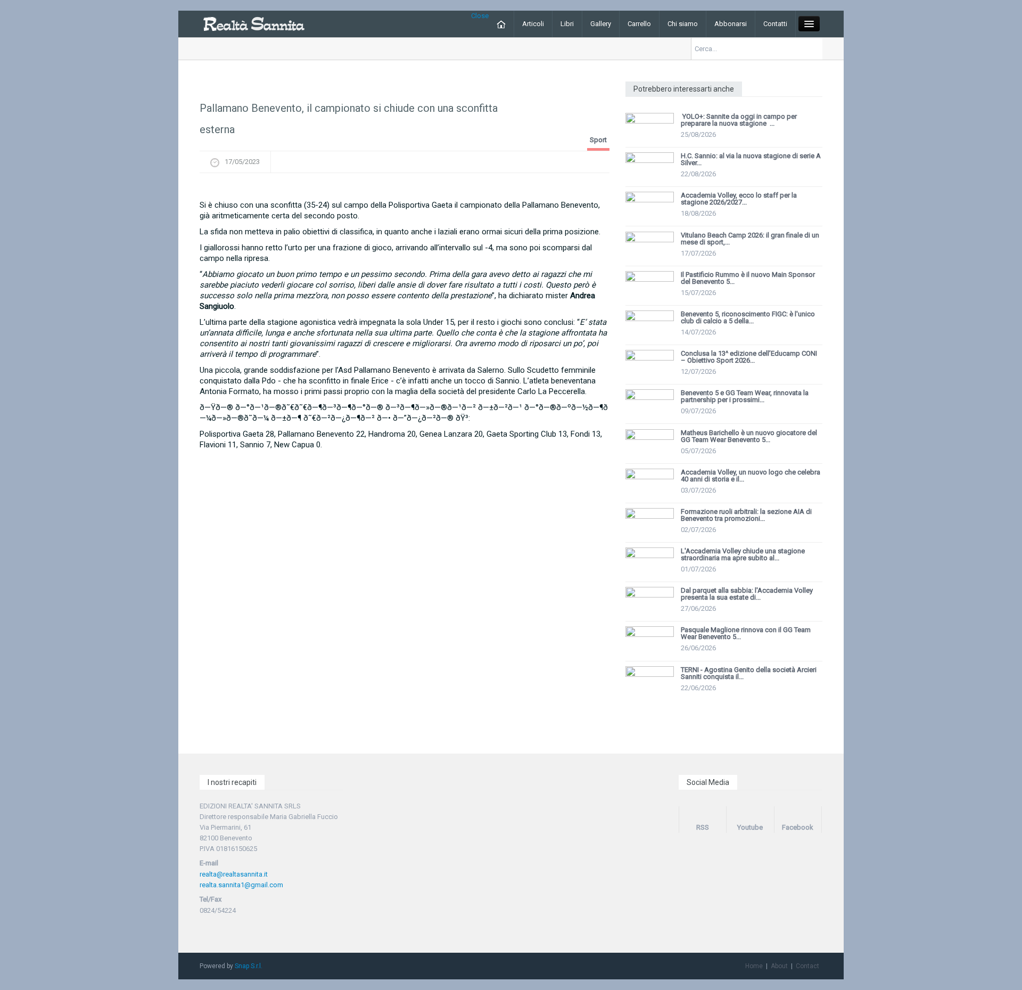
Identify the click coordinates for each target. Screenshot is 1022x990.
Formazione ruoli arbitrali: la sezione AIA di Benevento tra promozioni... (746, 515)
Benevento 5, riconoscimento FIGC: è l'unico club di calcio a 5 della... (748, 317)
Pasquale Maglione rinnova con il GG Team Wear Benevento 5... (746, 633)
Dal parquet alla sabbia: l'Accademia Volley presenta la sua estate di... (747, 593)
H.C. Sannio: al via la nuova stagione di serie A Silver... (751, 159)
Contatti (775, 24)
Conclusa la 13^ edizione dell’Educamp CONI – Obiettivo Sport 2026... (749, 356)
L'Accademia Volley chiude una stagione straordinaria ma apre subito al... (743, 554)
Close (480, 16)
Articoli (533, 24)
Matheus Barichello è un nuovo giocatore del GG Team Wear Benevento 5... (749, 436)
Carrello (639, 24)
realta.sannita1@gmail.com (241, 885)
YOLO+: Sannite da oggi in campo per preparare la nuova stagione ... (739, 119)
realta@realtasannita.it (234, 874)
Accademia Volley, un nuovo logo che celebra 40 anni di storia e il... (750, 475)
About (779, 966)
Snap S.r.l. (248, 966)
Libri (567, 24)
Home (754, 966)
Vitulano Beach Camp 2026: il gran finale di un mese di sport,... (750, 238)
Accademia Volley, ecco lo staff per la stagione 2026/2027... (739, 198)
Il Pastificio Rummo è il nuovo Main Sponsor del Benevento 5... (748, 278)
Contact (807, 966)
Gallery (600, 24)
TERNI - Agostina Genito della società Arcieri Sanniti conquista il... (749, 673)
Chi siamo (682, 24)
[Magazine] (254, 23)
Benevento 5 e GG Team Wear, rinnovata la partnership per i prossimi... (745, 396)
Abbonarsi (730, 24)
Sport (598, 140)
